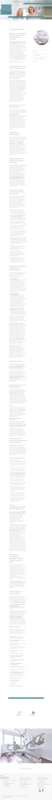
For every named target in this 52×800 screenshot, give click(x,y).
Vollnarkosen (21, 55)
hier (15, 381)
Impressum (11, 795)
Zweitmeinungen (13, 682)
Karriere (39, 3)
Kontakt (43, 3)
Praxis (31, 3)
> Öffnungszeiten (23, 787)
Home (25, 3)
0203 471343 (47, 1)
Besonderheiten (37, 54)
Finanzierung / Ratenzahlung (16, 685)
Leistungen (35, 3)
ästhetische (16, 672)
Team (28, 3)
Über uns (35, 51)
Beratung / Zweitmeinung (39, 58)
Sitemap (24, 795)
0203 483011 (28, 1)
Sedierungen (16, 57)
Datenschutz (18, 795)
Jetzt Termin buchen (26, 16)
